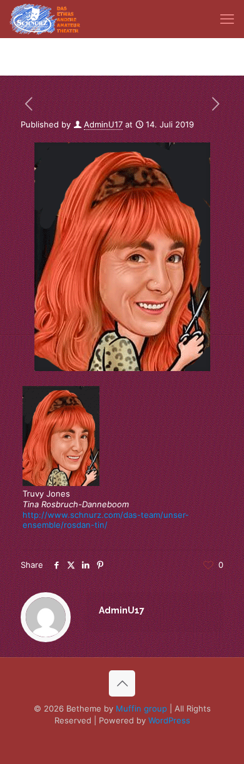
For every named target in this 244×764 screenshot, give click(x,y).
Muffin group (141, 708)
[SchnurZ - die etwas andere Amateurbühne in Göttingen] (44, 18)
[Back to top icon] (122, 683)
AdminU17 (103, 124)
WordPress (169, 720)
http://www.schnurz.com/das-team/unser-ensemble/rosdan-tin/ (106, 520)
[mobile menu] (227, 18)
